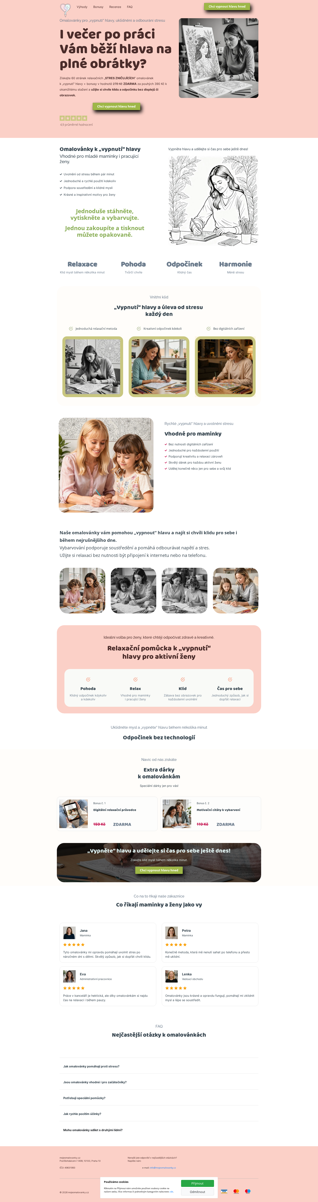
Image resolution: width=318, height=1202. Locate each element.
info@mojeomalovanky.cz (163, 1167)
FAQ (129, 7)
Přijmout (197, 1183)
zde (171, 1191)
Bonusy (98, 7)
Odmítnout (197, 1192)
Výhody (82, 7)
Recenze (115, 7)
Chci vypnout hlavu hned (227, 6)
